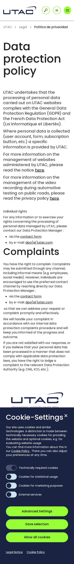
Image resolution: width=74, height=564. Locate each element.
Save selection (37, 524)
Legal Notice (14, 552)
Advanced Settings (37, 511)
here (39, 170)
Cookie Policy (20, 451)
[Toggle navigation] (67, 10)
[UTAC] (21, 10)
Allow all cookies (37, 537)
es (57, 10)
